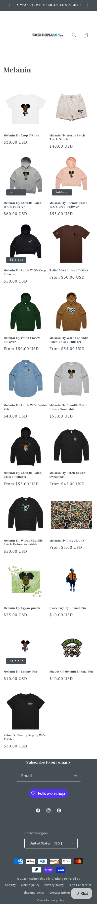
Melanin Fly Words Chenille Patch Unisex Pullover (69, 340)
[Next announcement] (87, 5)
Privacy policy (54, 885)
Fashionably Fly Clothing (46, 878)
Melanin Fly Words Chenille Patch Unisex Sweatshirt (23, 543)
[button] (9, 35)
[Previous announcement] (9, 5)
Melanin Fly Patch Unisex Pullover (22, 340)
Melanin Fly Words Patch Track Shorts (67, 137)
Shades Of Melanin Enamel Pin (71, 672)
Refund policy (30, 885)
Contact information (63, 892)
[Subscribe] (75, 775)
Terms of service (80, 885)
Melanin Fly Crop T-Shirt (21, 135)
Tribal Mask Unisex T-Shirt (68, 270)
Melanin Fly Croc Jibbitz (66, 541)
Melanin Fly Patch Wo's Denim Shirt (25, 407)
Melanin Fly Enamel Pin (20, 672)
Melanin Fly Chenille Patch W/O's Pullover (23, 205)
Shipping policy (34, 892)
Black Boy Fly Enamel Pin (67, 608)
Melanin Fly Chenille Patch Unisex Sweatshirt (68, 407)
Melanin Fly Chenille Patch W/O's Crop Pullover (68, 205)
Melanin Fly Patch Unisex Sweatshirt (67, 475)
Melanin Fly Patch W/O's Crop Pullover (25, 272)
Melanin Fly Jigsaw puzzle (22, 608)
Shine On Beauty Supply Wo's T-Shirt (25, 737)
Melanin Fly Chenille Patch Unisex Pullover (23, 475)
